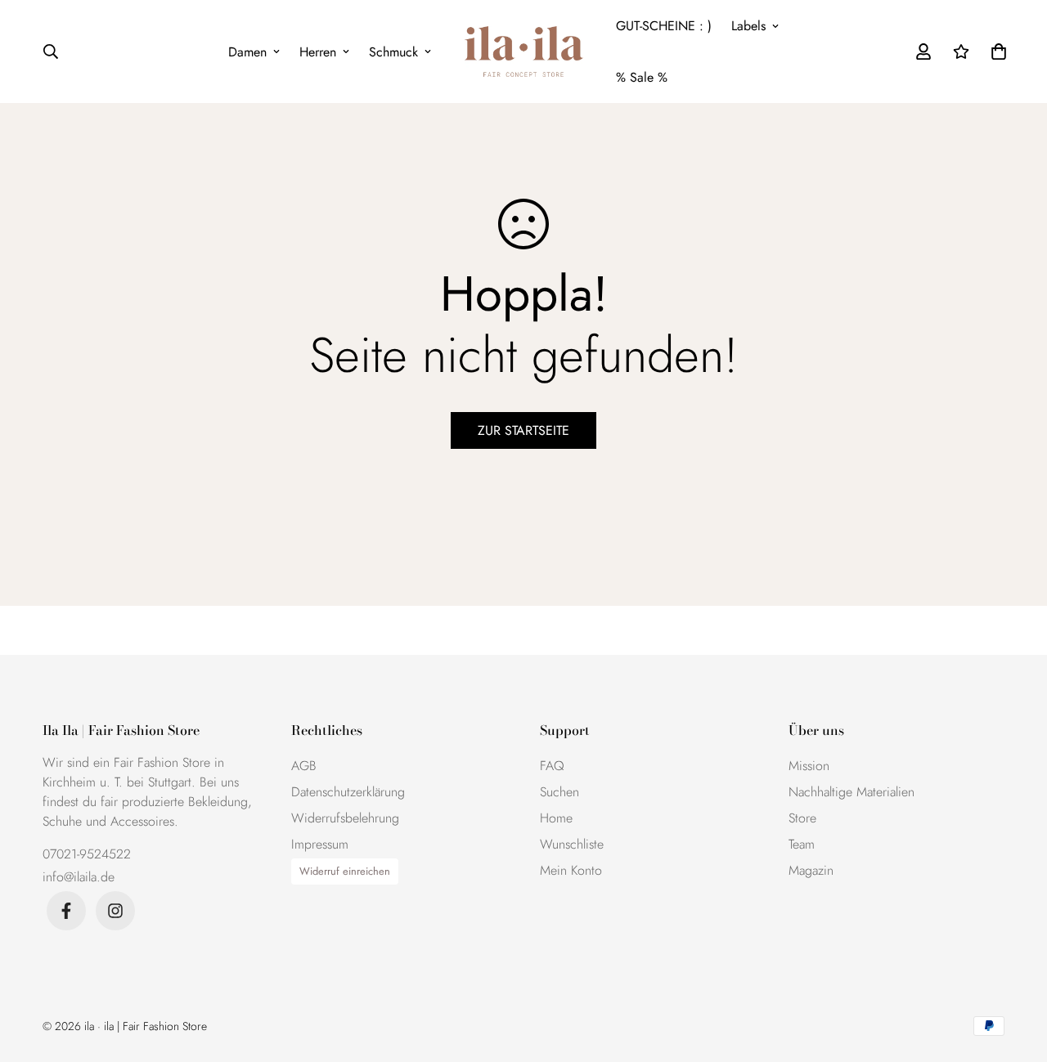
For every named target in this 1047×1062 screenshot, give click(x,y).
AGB (304, 765)
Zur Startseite (523, 430)
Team (802, 844)
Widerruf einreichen (344, 871)
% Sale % (641, 77)
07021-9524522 (87, 854)
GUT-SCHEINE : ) (664, 25)
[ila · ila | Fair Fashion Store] (524, 52)
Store (802, 818)
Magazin (811, 870)
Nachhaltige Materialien (851, 791)
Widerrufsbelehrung (345, 818)
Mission (809, 765)
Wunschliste (572, 844)
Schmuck (393, 52)
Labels (748, 25)
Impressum (319, 844)
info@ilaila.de (79, 876)
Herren (317, 52)
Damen (247, 52)
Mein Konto (571, 870)
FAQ (552, 765)
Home (556, 818)
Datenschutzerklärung (348, 791)
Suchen (559, 791)
